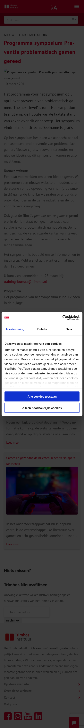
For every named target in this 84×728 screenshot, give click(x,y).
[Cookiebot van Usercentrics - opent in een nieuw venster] (62, 317)
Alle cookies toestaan (42, 396)
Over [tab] (69, 329)
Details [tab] (42, 329)
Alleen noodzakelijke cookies (42, 408)
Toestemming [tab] (15, 329)
